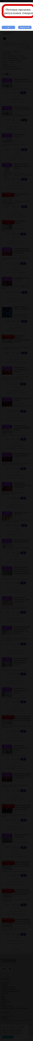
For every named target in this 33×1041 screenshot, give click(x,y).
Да (8, 27)
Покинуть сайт (24, 27)
